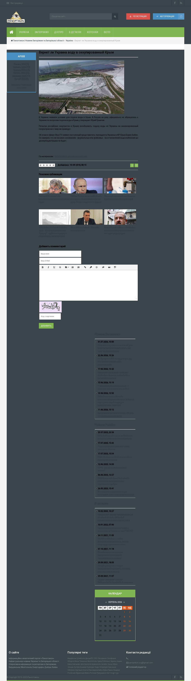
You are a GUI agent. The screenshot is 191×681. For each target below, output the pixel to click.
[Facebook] (175, 3)
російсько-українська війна (78, 673)
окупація (78, 670)
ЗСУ (95, 658)
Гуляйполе (80, 658)
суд (116, 673)
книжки (83, 667)
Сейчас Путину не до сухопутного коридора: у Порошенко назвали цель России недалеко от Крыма (86, 199)
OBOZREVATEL (61, 156)
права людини (114, 670)
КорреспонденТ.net (78, 156)
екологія (87, 664)
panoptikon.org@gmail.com (141, 663)
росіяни (93, 673)
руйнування (101, 673)
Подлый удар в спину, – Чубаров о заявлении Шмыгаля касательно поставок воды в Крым (119, 230)
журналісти (96, 664)
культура (90, 667)
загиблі (104, 664)
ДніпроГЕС (89, 658)
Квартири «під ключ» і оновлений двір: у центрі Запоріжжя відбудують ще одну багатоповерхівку (115, 348)
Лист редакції (16, 3)
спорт (112, 673)
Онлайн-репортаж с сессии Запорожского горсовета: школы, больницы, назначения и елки (113, 542)
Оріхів (99, 661)
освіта (85, 670)
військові (76, 664)
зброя (115, 664)
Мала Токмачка (81, 661)
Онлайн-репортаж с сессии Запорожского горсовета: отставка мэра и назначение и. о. (114, 569)
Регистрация (140, 16)
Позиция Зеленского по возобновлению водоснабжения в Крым (55, 199)
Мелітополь (92, 661)
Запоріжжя (102, 658)
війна (70, 664)
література (103, 667)
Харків (119, 661)
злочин (71, 667)
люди (96, 667)
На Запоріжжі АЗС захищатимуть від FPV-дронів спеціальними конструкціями (115, 362)
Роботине (106, 661)
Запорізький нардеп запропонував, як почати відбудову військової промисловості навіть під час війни (115, 517)
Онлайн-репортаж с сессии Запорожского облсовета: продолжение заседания (110, 555)
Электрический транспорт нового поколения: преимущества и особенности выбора (113, 481)
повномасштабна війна (98, 670)
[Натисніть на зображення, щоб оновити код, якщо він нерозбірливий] (50, 306)
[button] (42, 267)
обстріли (71, 670)
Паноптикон (33, 677)
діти (82, 664)
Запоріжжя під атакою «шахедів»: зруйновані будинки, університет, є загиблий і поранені (114, 375)
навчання (112, 667)
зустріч (77, 667)
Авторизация (167, 16)
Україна (113, 661)
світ (108, 673)
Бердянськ (72, 658)
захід (110, 664)
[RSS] (181, 3)
